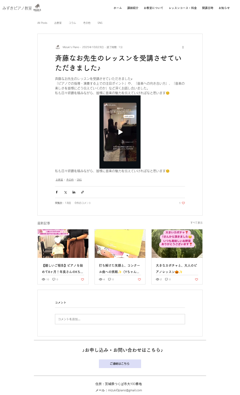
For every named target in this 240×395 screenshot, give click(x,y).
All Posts (42, 23)
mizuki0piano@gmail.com (125, 390)
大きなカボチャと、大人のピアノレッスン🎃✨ (176, 268)
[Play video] (120, 132)
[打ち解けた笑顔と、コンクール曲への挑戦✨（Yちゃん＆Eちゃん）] (120, 243)
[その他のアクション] (183, 47)
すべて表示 (196, 222)
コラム (72, 23)
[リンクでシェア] (82, 192)
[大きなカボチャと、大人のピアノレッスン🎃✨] (177, 243)
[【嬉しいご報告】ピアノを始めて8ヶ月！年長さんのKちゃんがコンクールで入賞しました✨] (63, 243)
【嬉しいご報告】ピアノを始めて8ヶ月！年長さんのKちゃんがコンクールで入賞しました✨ (63, 269)
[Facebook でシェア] (56, 192)
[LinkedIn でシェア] (74, 192)
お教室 (58, 23)
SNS (100, 23)
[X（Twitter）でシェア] (65, 192)
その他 (86, 23)
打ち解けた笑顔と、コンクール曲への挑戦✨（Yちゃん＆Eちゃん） (119, 269)
